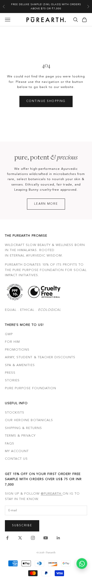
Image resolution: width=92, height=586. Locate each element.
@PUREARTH (52, 493)
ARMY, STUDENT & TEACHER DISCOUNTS (40, 357)
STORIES (12, 380)
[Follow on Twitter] (20, 537)
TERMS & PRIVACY (20, 435)
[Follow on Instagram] (32, 537)
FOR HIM (12, 341)
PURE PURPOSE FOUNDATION (30, 388)
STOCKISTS (14, 412)
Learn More (46, 203)
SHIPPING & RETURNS (23, 428)
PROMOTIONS (17, 349)
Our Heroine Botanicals (29, 420)
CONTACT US (16, 458)
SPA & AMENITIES (20, 365)
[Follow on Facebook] (7, 537)
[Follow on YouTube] (45, 537)
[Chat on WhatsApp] (82, 563)
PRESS (10, 372)
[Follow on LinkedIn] (58, 537)
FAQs (9, 443)
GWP (9, 334)
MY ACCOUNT (17, 451)
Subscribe (22, 525)
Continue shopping (46, 101)
